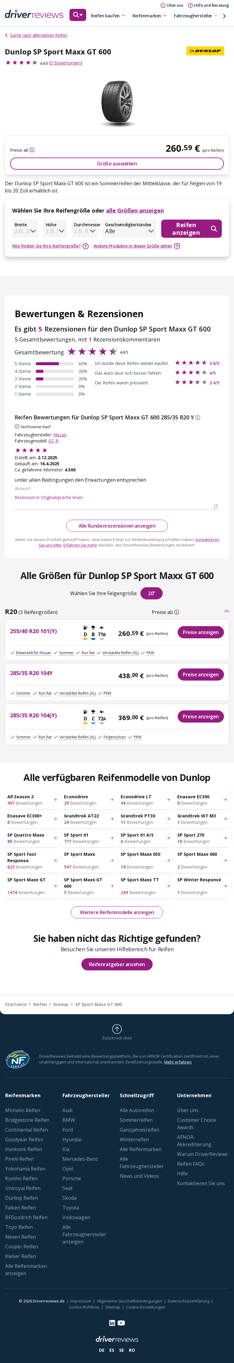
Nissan (60, 435)
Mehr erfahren (178, 1062)
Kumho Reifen (21, 1178)
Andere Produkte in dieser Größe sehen (133, 246)
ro (132, 1350)
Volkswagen (76, 1217)
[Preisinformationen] (31, 149)
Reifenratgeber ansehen (117, 964)
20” (151, 593)
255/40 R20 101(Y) (33, 631)
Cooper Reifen (21, 1246)
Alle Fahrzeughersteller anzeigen (84, 1234)
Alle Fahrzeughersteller (142, 1163)
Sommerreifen (136, 1120)
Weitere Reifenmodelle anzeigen (117, 912)
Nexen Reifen (20, 1236)
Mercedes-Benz (80, 1159)
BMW (68, 1120)
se (121, 1350)
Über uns (187, 1110)
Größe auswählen (117, 163)
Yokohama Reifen (25, 1168)
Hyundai (71, 1139)
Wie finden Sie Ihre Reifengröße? (46, 246)
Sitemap (112, 1307)
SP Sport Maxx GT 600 (98, 1004)
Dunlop (61, 1004)
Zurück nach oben (117, 1037)
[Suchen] (77, 18)
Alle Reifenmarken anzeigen (26, 1270)
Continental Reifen (26, 1129)
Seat (67, 1188)
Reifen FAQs (190, 1163)
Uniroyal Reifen (23, 1188)
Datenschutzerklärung (188, 1301)
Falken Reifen (20, 1207)
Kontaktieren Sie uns (201, 1183)
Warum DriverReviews (202, 1154)
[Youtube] (121, 1323)
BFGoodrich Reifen (26, 1217)
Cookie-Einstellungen (145, 1307)
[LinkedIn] (112, 1323)
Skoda (69, 1198)
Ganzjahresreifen (139, 1129)
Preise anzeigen (201, 632)
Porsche (71, 1178)
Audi (67, 1110)
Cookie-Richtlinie (84, 1307)
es (111, 1350)
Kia (65, 1149)
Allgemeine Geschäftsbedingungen (129, 1301)
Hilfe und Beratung (211, 5)
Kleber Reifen (20, 1256)
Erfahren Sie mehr (80, 545)
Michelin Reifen (22, 1110)
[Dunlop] (207, 51)
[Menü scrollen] (224, 16)
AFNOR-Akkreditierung (194, 1141)
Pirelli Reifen (19, 1159)
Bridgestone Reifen (27, 1120)
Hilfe (182, 1173)
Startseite (16, 1004)
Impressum (80, 1301)
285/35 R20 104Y (31, 673)
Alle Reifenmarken (140, 1149)
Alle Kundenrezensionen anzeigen (117, 525)
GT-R (53, 441)
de (102, 1350)
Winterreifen (134, 1139)
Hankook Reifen (23, 1149)
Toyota (70, 1207)
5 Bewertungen (66, 63)
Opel (67, 1168)
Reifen (40, 1004)
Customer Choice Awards (196, 1124)
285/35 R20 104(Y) (33, 715)
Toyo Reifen (19, 1227)
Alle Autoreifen (137, 1110)
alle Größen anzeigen (135, 210)
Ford (67, 1129)
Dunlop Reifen (21, 1198)
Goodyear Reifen (24, 1139)
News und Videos (139, 1176)
